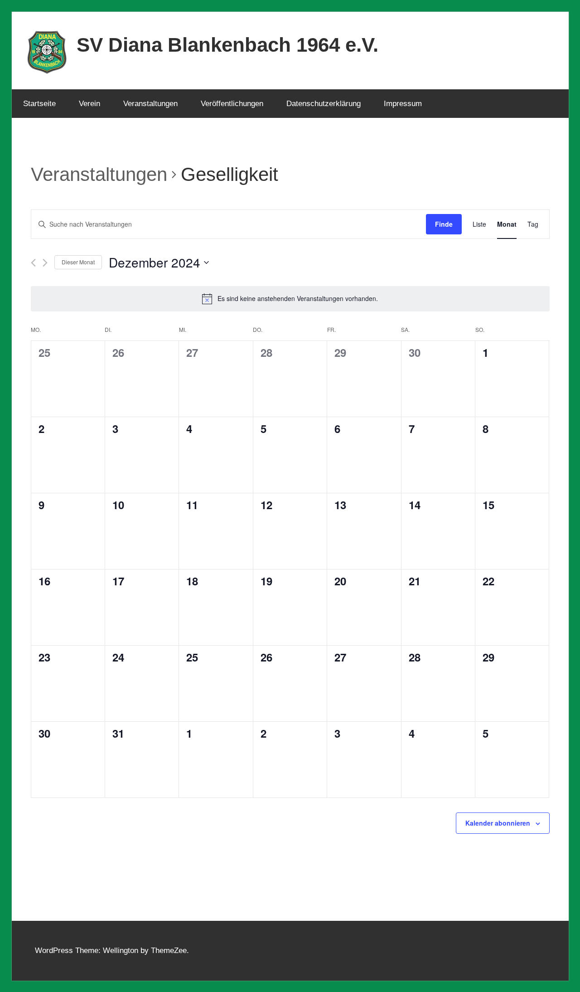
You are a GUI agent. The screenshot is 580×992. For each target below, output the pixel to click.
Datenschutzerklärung (323, 103)
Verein (89, 103)
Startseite (39, 103)
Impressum (403, 103)
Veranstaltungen (150, 103)
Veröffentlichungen (232, 103)
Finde (444, 224)
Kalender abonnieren (497, 822)
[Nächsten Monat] (45, 262)
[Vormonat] (33, 262)
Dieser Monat (78, 262)
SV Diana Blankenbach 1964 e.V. (227, 45)
